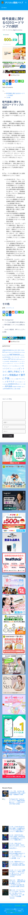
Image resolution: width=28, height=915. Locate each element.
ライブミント (10, 308)
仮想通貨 (10, 384)
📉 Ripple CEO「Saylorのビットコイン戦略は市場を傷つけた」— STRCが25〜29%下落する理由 (17, 801)
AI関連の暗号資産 (6, 350)
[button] (26, 2)
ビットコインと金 (15, 368)
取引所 (15, 384)
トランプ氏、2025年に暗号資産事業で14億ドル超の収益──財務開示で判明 (17, 792)
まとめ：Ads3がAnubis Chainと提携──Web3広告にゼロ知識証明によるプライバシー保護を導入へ (17, 837)
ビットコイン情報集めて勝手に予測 (13, 375)
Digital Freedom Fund (9, 352)
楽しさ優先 (14, 388)
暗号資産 (8, 386)
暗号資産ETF (14, 386)
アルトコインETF (20, 361)
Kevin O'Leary (22, 352)
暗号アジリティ (20, 384)
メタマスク (10, 381)
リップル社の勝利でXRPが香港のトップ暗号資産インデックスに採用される (13, 324)
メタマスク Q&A (18, 381)
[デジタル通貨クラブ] (2, 2)
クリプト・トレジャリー (14, 363)
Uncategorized (8, 320)
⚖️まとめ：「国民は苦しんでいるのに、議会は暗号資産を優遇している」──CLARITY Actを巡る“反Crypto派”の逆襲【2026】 (17, 883)
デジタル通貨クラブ (14, 2)
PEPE (12, 359)
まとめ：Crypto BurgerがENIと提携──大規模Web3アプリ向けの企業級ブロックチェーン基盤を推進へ (17, 829)
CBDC (19, 350)
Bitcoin (13, 350)
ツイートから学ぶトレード (15, 366)
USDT (17, 359)
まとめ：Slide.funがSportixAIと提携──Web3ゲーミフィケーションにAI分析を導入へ (17, 845)
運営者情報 (17, 905)
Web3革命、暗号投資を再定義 (11, 361)
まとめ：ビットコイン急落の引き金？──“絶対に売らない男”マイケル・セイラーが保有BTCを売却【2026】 (17, 873)
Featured (16, 352)
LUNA (7, 355)
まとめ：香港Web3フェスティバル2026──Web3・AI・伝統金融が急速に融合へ (17, 864)
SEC (15, 359)
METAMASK (14, 354)
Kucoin (4, 355)
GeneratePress (11, 911)
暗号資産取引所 (8, 388)
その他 (8, 97)
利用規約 (24, 905)
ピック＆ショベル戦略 (13, 378)
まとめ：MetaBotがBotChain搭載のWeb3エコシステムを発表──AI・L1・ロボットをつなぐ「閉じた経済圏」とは (17, 855)
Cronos (22, 350)
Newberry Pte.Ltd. (17, 912)
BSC (16, 350)
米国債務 (18, 388)
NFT (9, 359)
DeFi (3, 352)
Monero (6, 359)
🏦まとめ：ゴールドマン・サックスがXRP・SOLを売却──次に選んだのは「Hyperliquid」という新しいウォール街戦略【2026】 (17, 894)
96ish (8, 912)
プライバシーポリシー (7, 905)
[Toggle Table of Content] (3, 91)
